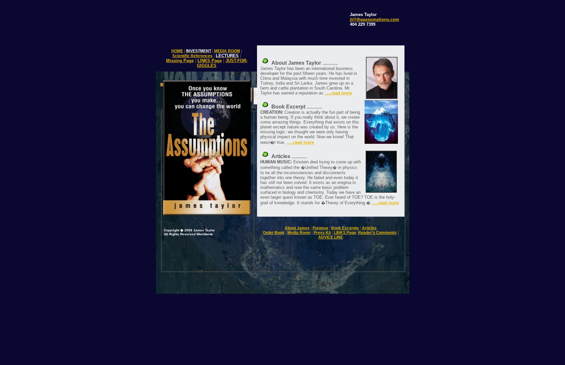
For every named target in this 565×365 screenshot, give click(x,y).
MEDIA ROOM (227, 51)
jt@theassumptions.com (374, 19)
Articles (369, 228)
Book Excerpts (345, 228)
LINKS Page (209, 60)
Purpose (320, 228)
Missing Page (180, 60)
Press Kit (322, 232)
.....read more (338, 93)
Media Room (299, 232)
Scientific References (192, 56)
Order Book (273, 232)
